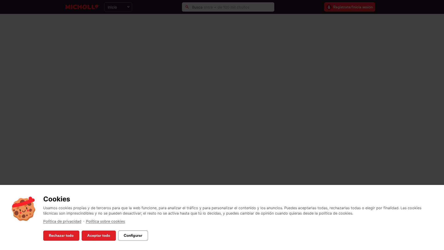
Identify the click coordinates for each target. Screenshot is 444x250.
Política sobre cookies (105, 221)
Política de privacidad (62, 221)
